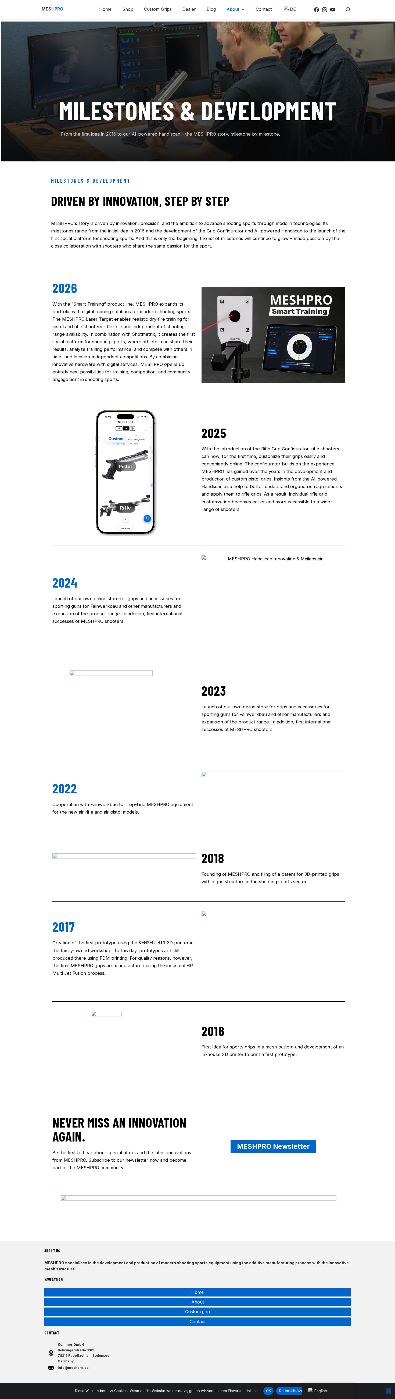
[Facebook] (316, 9)
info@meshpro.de (73, 1368)
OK (268, 1391)
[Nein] (388, 1391)
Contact (198, 1321)
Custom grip (197, 1311)
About (197, 1302)
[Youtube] (332, 9)
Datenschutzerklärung (298, 1391)
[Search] (348, 9)
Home (197, 1292)
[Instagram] (324, 9)
